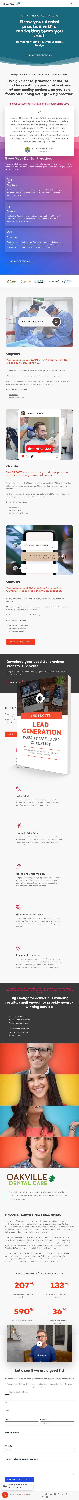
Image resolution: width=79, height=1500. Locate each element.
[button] (75, 4)
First (7, 1402)
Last (7, 1411)
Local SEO (13, 395)
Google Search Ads (17, 397)
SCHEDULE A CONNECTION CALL (19, 1479)
